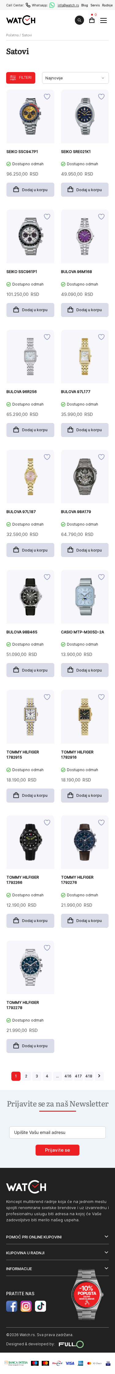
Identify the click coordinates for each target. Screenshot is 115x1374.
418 (88, 1076)
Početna (12, 35)
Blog (84, 5)
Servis (95, 5)
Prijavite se (57, 1150)
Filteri (25, 77)
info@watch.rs (68, 5)
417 (78, 1076)
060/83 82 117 (28, 5)
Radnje (107, 5)
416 (67, 1076)
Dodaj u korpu (35, 190)
